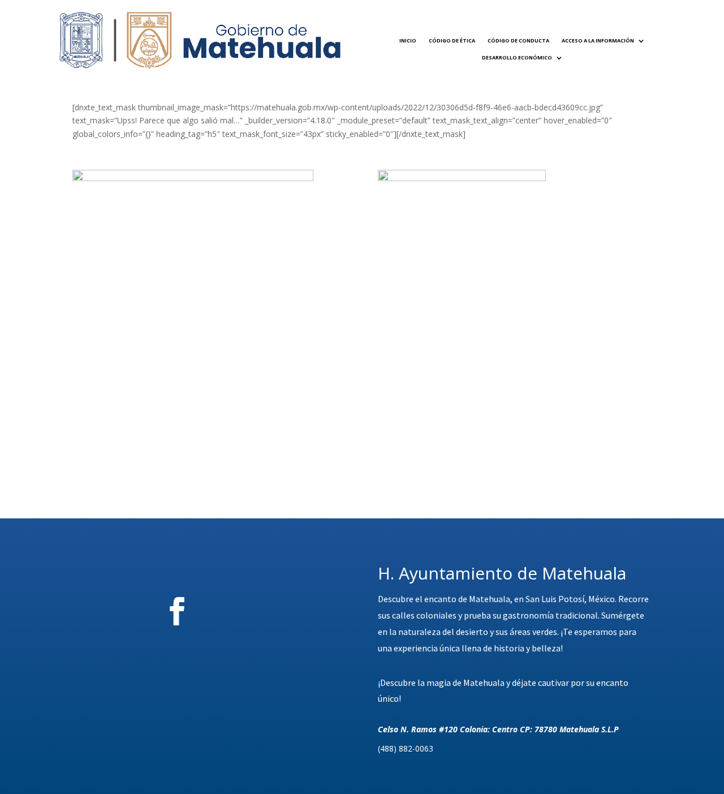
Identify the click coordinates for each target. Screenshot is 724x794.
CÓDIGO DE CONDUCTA (518, 40)
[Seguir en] (240, 611)
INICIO (407, 40)
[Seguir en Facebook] (177, 611)
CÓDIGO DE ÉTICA (452, 40)
